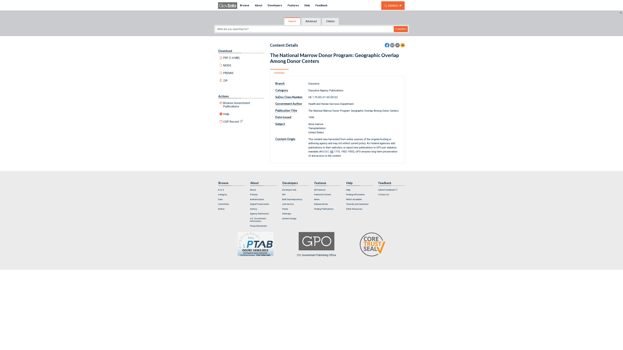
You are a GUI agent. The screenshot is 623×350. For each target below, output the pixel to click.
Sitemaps (286, 213)
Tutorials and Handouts (357, 204)
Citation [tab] (330, 21)
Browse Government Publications (236, 104)
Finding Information (355, 194)
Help (226, 114)
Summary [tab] (279, 72)
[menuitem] (244, 5)
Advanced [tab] (311, 21)
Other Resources (354, 209)
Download (225, 51)
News (316, 199)
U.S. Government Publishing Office (316, 255)
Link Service (288, 204)
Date (220, 199)
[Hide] (621, 13)
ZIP (225, 80)
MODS (227, 65)
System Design (289, 218)
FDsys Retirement (258, 226)
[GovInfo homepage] (227, 5)
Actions (223, 96)
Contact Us (383, 194)
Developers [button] (275, 5)
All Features (319, 189)
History (253, 209)
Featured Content (322, 194)
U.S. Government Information (258, 219)
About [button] (258, 5)
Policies (254, 194)
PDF (231, 57)
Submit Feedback (386, 189)
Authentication (257, 199)
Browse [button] (244, 5)
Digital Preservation (259, 204)
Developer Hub (289, 189)
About (253, 189)
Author (221, 209)
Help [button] (307, 5)
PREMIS (228, 73)
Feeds (285, 209)
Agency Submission (259, 213)
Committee (223, 204)
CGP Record (231, 121)
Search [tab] (292, 21)
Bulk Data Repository (292, 199)
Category (222, 194)
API (284, 194)
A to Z (221, 189)
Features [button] (293, 5)
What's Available (354, 199)
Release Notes (321, 204)
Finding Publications (324, 209)
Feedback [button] (321, 5)
